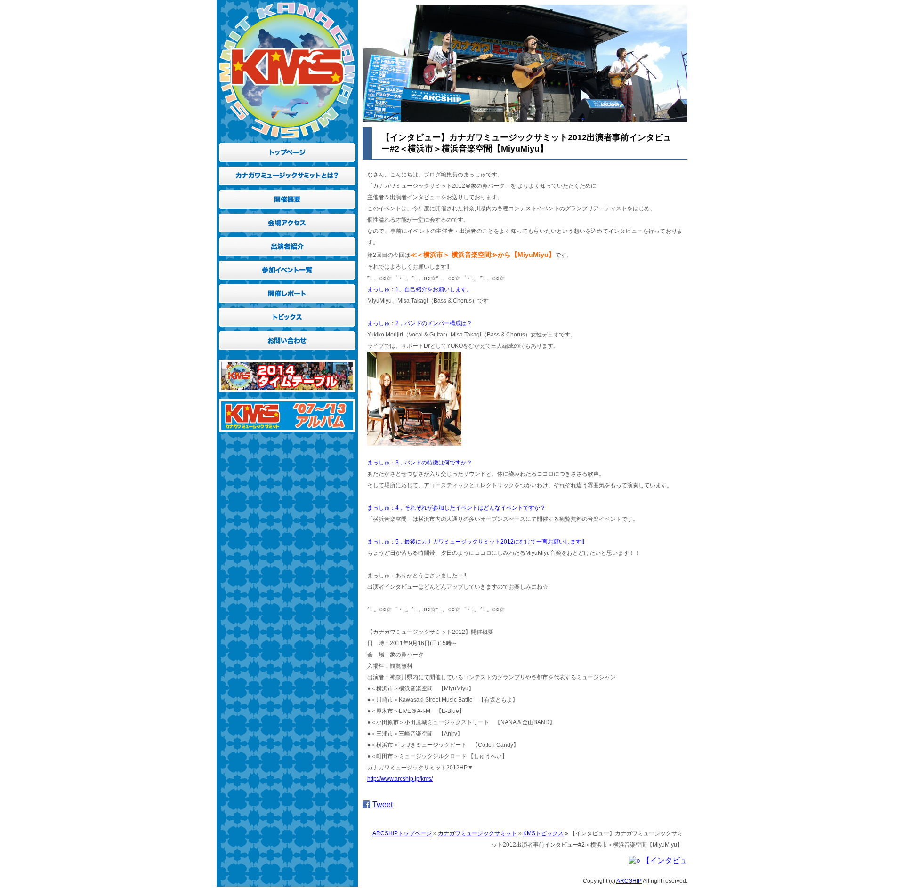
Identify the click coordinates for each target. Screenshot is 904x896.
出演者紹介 (287, 244)
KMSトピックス (543, 833)
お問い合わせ (287, 338)
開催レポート (287, 291)
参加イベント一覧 (287, 268)
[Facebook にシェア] (366, 804)
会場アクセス (287, 220)
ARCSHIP (629, 881)
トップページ (287, 150)
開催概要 (287, 197)
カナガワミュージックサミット (477, 833)
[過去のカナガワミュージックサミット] (287, 434)
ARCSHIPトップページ (402, 833)
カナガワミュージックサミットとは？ (287, 173)
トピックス (287, 315)
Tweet (382, 804)
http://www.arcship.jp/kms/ (400, 779)
